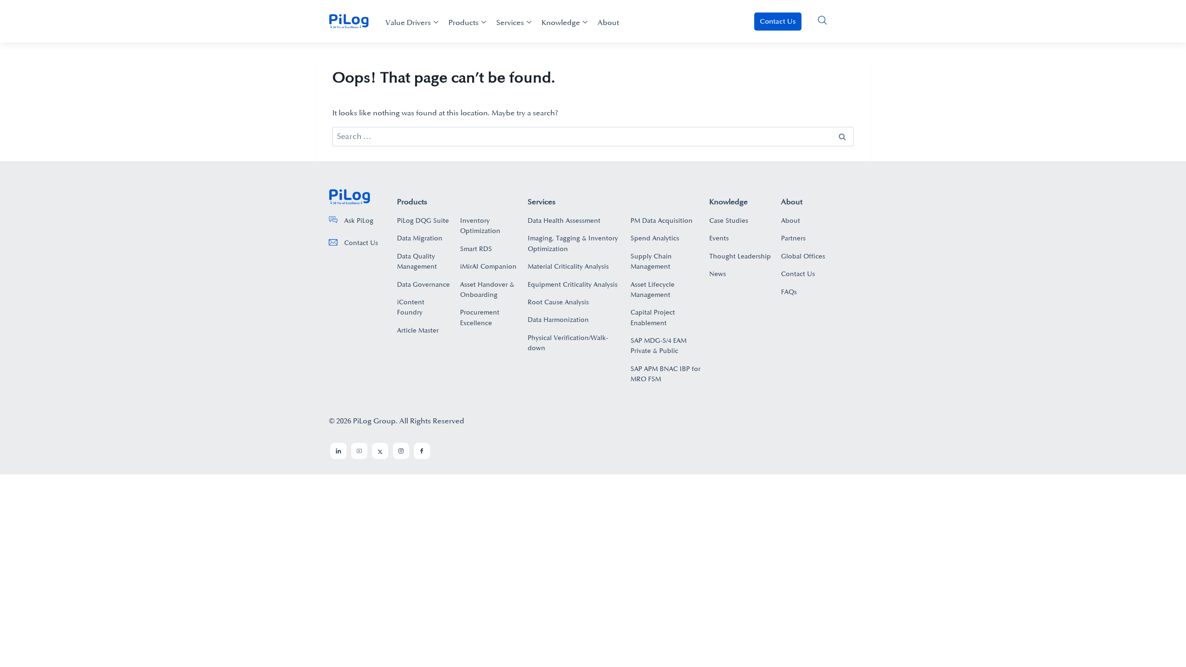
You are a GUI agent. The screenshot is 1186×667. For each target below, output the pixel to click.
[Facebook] (422, 451)
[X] (380, 451)
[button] (822, 21)
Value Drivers (408, 22)
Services (510, 22)
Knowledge (561, 22)
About (608, 22)
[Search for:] (593, 136)
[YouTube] (359, 451)
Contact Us (778, 21)
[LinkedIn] (338, 451)
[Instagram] (401, 451)
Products (463, 22)
